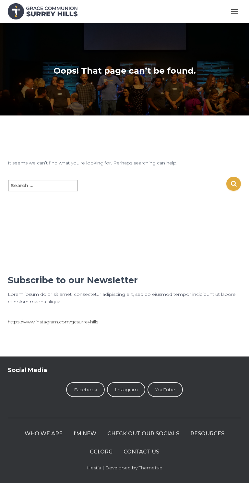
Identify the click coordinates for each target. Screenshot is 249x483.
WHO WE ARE (44, 433)
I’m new (85, 433)
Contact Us (141, 452)
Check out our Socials (143, 433)
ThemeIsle (150, 468)
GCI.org (101, 452)
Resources (207, 433)
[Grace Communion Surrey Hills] (45, 11)
